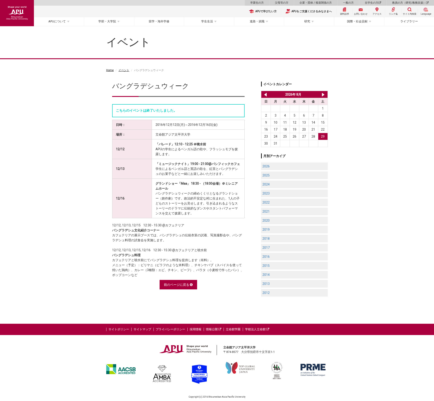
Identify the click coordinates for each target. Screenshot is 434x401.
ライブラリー (409, 21)
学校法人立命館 (255, 329)
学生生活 (207, 21)
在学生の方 (371, 2)
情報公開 (212, 329)
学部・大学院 (107, 21)
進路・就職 (257, 21)
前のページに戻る (177, 284)
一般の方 (348, 2)
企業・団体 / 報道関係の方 (316, 2)
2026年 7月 (264, 94)
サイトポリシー (118, 329)
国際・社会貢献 (357, 21)
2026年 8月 (293, 94)
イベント (123, 70)
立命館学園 (233, 329)
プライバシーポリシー (170, 329)
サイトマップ (142, 329)
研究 (307, 21)
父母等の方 (281, 2)
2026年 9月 (323, 94)
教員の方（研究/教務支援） (409, 2)
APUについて (57, 21)
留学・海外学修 (159, 21)
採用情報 (195, 329)
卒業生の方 (257, 2)
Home (110, 70)
